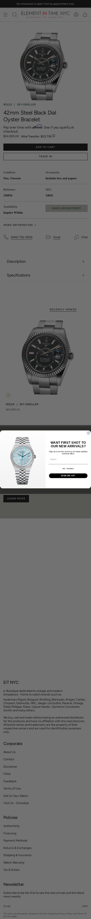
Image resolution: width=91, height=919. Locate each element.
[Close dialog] (88, 433)
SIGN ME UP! (68, 476)
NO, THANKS (68, 469)
